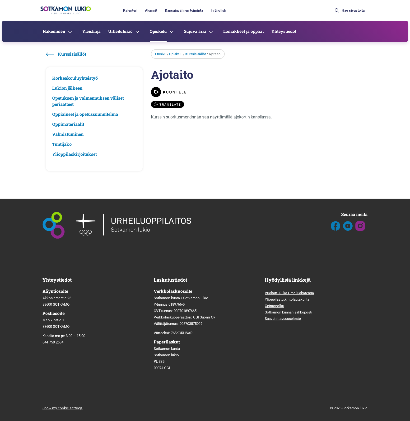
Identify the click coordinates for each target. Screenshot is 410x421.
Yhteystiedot (283, 31)
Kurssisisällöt (195, 54)
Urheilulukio (120, 31)
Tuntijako (62, 144)
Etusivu (160, 54)
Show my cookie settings (62, 408)
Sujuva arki (195, 31)
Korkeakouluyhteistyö (75, 78)
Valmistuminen (68, 134)
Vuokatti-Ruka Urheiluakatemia (289, 293)
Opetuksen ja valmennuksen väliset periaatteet (88, 101)
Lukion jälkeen (67, 88)
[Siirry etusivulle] (65, 13)
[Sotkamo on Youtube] (348, 229)
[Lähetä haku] (337, 11)
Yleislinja (91, 31)
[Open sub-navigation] (70, 31)
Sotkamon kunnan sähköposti (288, 312)
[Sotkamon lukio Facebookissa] (335, 229)
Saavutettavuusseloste (283, 319)
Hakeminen (54, 31)
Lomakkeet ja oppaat (243, 31)
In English (218, 10)
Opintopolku (274, 306)
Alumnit (151, 10)
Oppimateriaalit (68, 124)
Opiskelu (158, 31)
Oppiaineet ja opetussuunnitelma (85, 114)
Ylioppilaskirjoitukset (74, 154)
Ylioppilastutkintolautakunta (287, 299)
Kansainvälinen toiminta (184, 10)
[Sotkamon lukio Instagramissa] (360, 229)
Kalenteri (130, 10)
